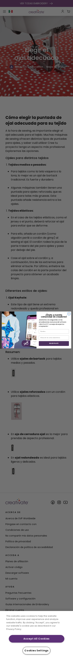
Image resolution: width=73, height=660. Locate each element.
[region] (36, 635)
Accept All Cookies (36, 638)
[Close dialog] (68, 313)
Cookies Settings (36, 650)
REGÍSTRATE (54, 343)
